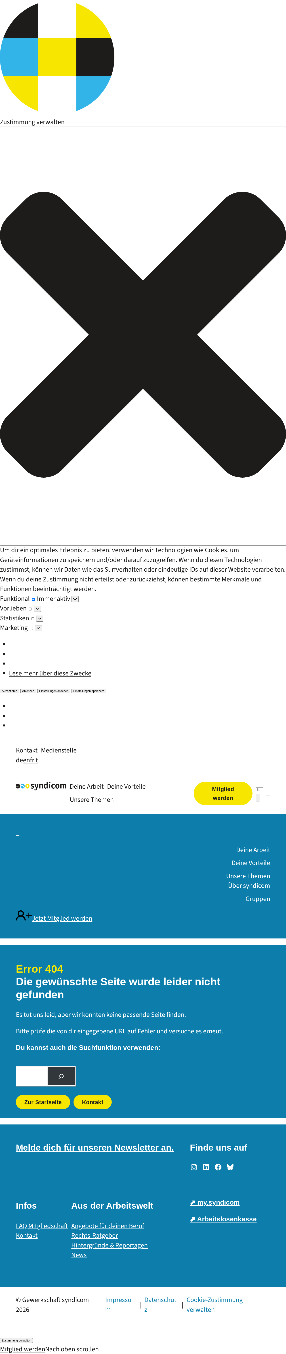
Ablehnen (28, 691)
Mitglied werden (22, 1349)
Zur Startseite (43, 1102)
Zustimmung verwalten (16, 1340)
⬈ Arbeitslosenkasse (223, 1219)
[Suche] (61, 1076)
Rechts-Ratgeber (94, 1235)
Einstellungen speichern (88, 691)
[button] (143, 336)
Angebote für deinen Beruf (107, 1226)
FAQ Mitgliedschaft (42, 1226)
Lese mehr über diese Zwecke (50, 673)
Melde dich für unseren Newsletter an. (95, 1147)
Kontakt (92, 1102)
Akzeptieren (9, 691)
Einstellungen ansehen (53, 691)
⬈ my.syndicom (215, 1202)
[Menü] (268, 795)
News (79, 1255)
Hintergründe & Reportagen (109, 1245)
